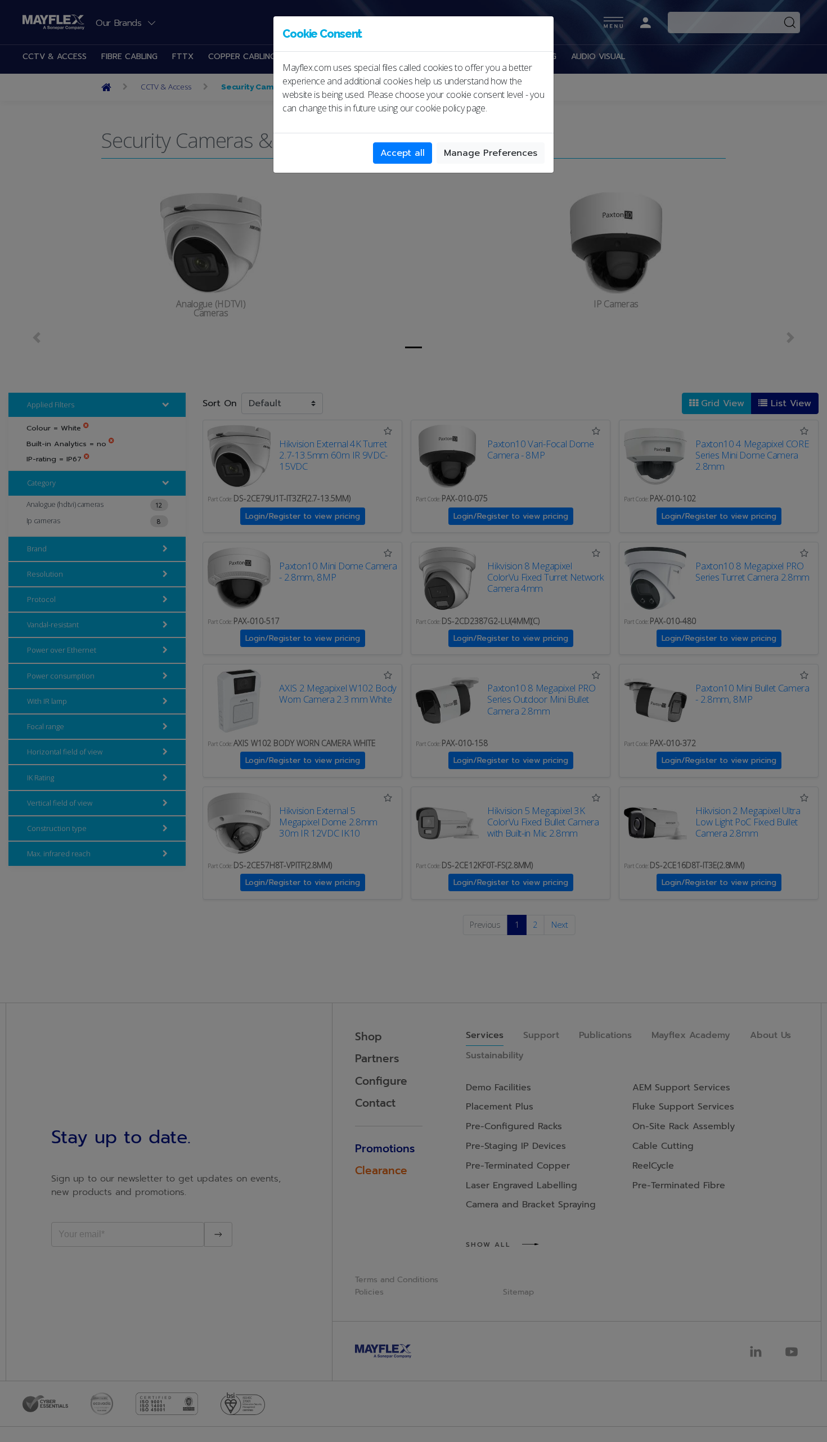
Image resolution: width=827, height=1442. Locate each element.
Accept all (402, 153)
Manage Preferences (490, 153)
